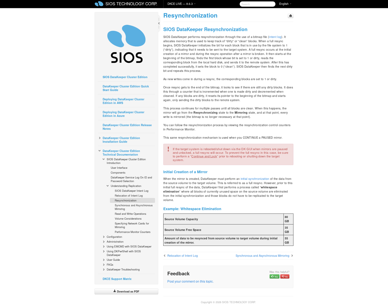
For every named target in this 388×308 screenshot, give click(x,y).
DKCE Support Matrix (117, 279)
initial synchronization (255, 179)
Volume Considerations (128, 218)
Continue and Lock (204, 156)
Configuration (114, 237)
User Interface (119, 168)
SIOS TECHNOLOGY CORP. (131, 3)
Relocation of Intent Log (129, 195)
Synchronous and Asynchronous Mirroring (134, 207)
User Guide (113, 260)
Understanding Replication (126, 186)
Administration (115, 241)
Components (118, 172)
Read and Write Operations (130, 214)
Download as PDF (127, 291)
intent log (275, 37)
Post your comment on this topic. (190, 281)
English (284, 4)
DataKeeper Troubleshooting (123, 269)
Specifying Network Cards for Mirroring (132, 225)
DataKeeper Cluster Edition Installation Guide (121, 140)
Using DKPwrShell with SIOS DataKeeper (124, 253)
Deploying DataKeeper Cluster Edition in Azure (123, 114)
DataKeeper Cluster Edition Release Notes (127, 127)
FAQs (110, 264)
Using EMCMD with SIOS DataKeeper (129, 246)
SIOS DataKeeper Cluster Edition (125, 77)
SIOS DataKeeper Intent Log (131, 191)
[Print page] (290, 16)
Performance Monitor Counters (133, 232)
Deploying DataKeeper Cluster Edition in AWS (123, 101)
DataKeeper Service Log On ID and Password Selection (131, 179)
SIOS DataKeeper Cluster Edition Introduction (126, 161)
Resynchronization (125, 200)
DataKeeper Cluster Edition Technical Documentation (121, 152)
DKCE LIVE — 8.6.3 (181, 4)
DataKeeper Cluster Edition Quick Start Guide (126, 88)
